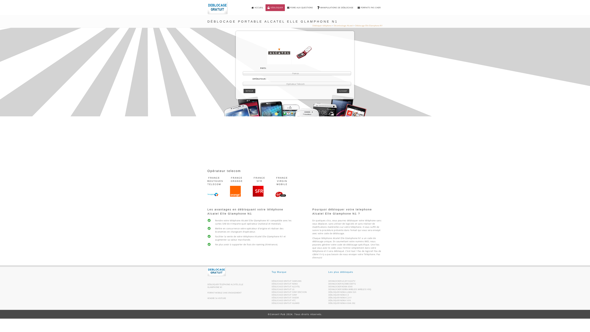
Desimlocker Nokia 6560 (340, 287)
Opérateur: (259, 78)
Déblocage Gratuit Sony (284, 295)
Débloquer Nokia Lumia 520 (342, 292)
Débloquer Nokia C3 (338, 295)
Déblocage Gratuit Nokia (285, 284)
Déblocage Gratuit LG (283, 290)
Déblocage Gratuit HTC (284, 301)
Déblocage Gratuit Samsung (287, 281)
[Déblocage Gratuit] (216, 271)
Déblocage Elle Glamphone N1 (369, 25)
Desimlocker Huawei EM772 (342, 284)
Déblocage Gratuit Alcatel (286, 287)
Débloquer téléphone (322, 25)
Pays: (263, 68)
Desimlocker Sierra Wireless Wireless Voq (349, 290)
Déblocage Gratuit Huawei (285, 303)
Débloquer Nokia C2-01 (340, 298)
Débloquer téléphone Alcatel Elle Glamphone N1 (225, 286)
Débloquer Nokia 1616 (339, 301)
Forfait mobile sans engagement (224, 292)
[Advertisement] (295, 145)
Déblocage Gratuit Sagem (285, 298)
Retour (249, 91)
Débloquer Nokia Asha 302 (341, 303)
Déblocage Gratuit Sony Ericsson (289, 292)
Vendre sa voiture (216, 298)
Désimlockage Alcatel (343, 25)
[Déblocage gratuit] (220, 7)
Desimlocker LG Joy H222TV (341, 281)
